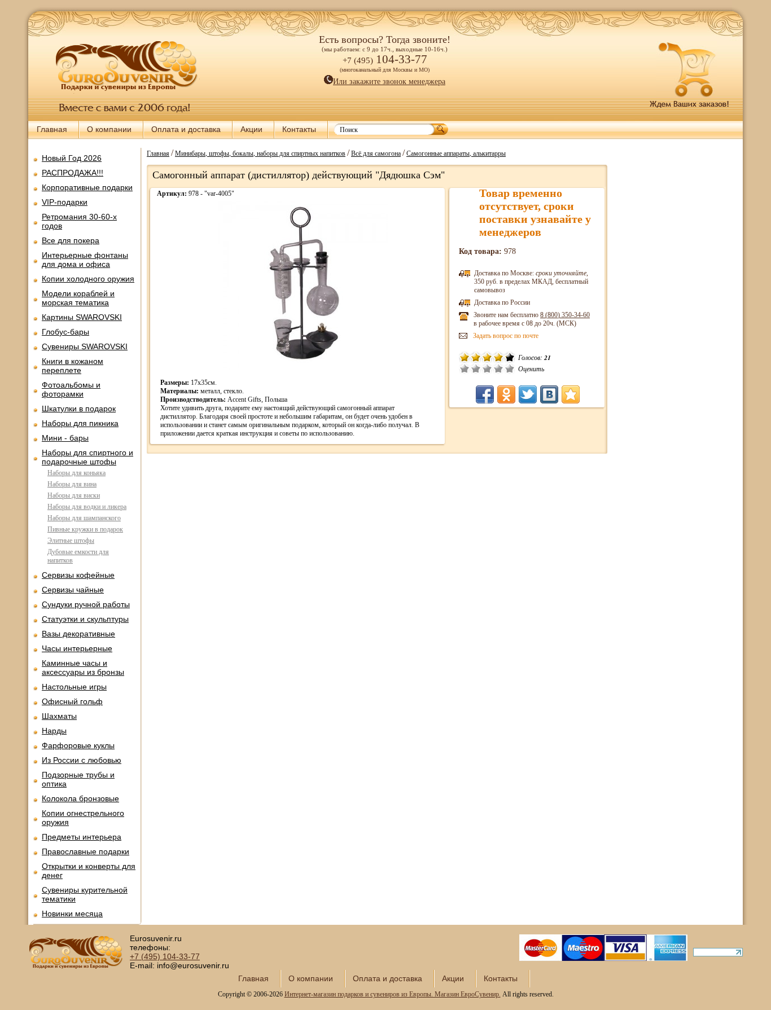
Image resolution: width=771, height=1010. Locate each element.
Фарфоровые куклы (78, 745)
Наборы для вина (72, 484)
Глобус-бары (65, 331)
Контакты (299, 129)
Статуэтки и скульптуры (85, 618)
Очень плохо (464, 368)
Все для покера (70, 240)
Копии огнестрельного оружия (83, 818)
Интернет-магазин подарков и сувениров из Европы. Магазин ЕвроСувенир (391, 994)
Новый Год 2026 (72, 158)
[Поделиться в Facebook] (485, 394)
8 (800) (565, 315)
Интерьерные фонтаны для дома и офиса (85, 260)
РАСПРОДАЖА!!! (72, 172)
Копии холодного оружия (88, 278)
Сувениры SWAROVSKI (85, 346)
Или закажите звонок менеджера (389, 81)
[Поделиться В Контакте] (549, 394)
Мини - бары (65, 437)
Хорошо (498, 368)
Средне (487, 368)
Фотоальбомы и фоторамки (71, 389)
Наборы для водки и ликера (86, 507)
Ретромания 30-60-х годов (79, 221)
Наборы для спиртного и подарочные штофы (87, 457)
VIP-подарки (64, 202)
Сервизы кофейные (78, 574)
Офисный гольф (72, 701)
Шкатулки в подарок (79, 408)
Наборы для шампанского (84, 518)
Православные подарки (85, 851)
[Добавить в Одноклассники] (506, 394)
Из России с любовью (81, 760)
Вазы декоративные (78, 633)
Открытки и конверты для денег (88, 871)
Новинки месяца (72, 913)
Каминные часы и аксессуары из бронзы (83, 667)
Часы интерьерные (77, 648)
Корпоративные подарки (87, 187)
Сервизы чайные (73, 589)
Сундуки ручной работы (86, 604)
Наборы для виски (73, 495)
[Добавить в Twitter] (528, 394)
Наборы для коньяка (76, 473)
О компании (109, 129)
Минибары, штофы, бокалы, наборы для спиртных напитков (260, 152)
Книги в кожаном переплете (72, 366)
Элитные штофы (70, 540)
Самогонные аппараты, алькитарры (456, 152)
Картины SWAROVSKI (82, 317)
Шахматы (59, 716)
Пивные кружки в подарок (85, 529)
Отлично (509, 368)
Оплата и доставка (186, 129)
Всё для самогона (376, 152)
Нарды (54, 730)
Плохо (475, 368)
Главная (52, 129)
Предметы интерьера (81, 836)
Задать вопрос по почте (505, 336)
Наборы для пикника (80, 423)
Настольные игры (74, 686)
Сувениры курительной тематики (85, 894)
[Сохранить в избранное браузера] (571, 394)
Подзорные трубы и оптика (78, 779)
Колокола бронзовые (80, 798)
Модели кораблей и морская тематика (78, 298)
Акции (251, 129)
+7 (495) (165, 956)
